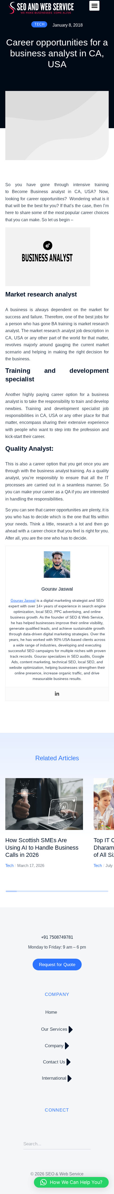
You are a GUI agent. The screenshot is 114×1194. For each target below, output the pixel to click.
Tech (9, 865)
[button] (94, 6)
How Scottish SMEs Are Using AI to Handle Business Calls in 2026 (41, 847)
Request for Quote (57, 964)
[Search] (87, 1144)
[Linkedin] (57, 694)
